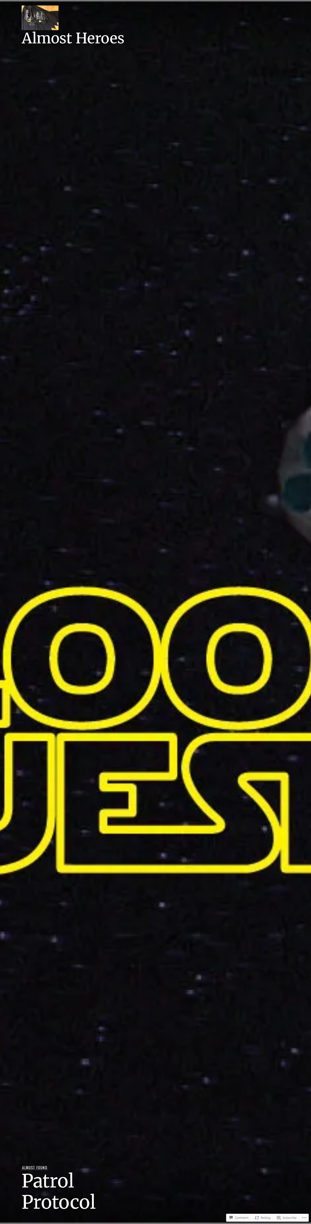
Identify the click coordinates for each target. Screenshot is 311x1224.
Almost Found (34, 1167)
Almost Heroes (73, 38)
